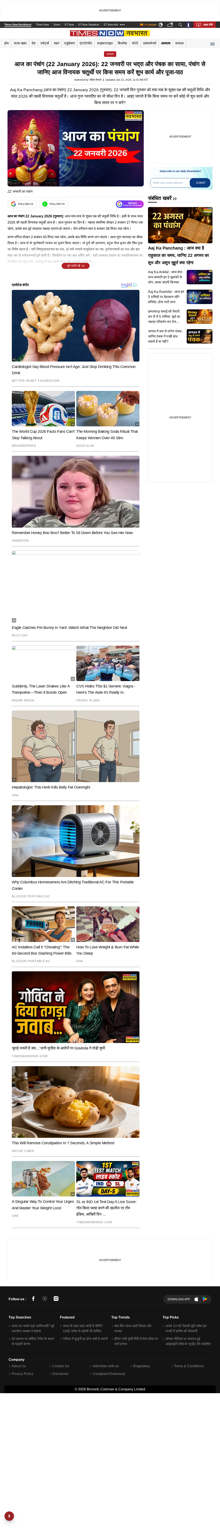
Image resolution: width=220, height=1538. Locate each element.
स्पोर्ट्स (44, 43)
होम (6, 43)
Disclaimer (60, 1374)
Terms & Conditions (189, 1366)
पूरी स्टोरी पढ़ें (73, 265)
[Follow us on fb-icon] (33, 1299)
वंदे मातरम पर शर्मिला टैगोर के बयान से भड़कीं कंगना (33, 1341)
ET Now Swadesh (88, 24)
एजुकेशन (69, 43)
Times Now (42, 24)
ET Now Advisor (113, 24)
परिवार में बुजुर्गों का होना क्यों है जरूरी (85, 1339)
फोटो (135, 43)
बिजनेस (122, 43)
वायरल (179, 43)
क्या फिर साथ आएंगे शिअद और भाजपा (132, 1328)
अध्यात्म (165, 43)
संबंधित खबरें (159, 198)
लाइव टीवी (208, 24)
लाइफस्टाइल (105, 43)
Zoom (56, 24)
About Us (19, 1366)
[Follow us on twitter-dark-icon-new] (44, 1299)
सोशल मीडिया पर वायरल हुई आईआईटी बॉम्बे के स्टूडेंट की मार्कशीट (188, 1341)
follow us (25, 204)
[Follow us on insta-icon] (56, 1299)
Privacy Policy (22, 1374)
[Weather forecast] (170, 25)
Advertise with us (106, 1366)
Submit (201, 182)
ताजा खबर (20, 43)
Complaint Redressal (109, 1374)
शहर (56, 43)
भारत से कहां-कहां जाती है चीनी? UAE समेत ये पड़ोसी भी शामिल (83, 1328)
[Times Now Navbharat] (110, 33)
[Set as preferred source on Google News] (130, 204)
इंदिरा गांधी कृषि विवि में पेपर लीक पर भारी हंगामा (136, 1341)
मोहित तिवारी (95, 79)
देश (33, 43)
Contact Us (60, 1366)
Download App (179, 1299)
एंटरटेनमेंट (86, 43)
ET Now (69, 24)
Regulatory (141, 1366)
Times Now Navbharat (17, 24)
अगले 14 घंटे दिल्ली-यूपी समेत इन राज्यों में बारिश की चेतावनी (186, 1328)
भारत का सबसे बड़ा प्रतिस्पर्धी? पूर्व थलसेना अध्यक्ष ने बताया (33, 1328)
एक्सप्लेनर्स (149, 43)
